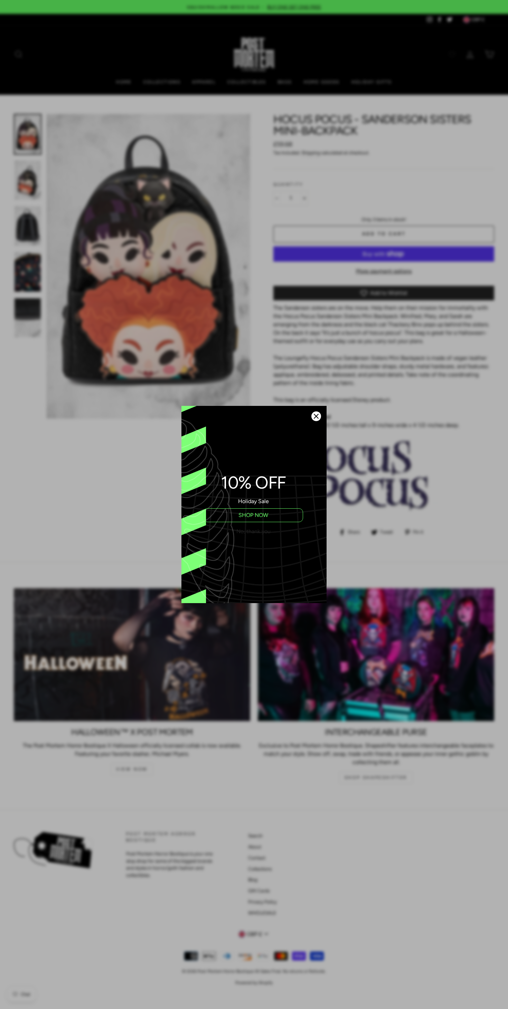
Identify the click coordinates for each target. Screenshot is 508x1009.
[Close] (316, 416)
